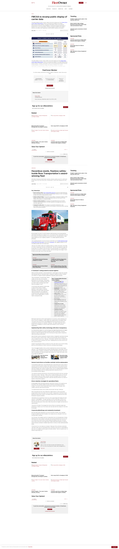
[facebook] (46, 33)
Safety (33, 13)
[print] (67, 33)
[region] (50, 152)
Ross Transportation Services (49, 192)
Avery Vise (33, 30)
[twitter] (49, 33)
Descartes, (52, 242)
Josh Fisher (34, 183)
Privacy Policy (30, 546)
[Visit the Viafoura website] (66, 154)
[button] (32, 2)
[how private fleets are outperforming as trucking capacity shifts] (36, 361)
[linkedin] (48, 33)
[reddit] (51, 33)
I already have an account (50, 88)
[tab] (34, 149)
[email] (53, 33)
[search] (34, 2)
